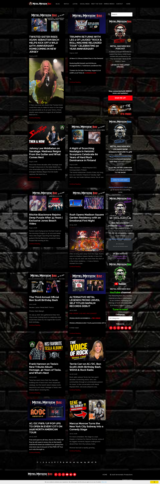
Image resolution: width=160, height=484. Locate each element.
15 (85, 462)
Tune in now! (120, 309)
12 (74, 462)
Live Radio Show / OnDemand (120, 257)
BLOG (58, 4)
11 (70, 462)
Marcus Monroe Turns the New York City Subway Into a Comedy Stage (86, 426)
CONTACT (119, 4)
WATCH (66, 4)
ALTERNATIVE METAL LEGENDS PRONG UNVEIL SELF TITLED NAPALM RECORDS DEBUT (85, 302)
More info (104, 482)
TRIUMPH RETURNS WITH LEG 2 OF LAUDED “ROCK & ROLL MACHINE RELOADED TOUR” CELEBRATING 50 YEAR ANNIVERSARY (86, 42)
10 (67, 462)
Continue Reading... (35, 118)
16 (88, 462)
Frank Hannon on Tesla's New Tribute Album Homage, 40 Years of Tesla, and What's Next (45, 368)
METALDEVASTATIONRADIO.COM (120, 156)
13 (77, 462)
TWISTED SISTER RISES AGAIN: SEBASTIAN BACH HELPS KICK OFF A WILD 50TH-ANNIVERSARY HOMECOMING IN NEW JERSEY (44, 44)
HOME (128, 4)
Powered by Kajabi (127, 479)
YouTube (115, 292)
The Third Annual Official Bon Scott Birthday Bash (44, 299)
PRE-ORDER (96, 318)
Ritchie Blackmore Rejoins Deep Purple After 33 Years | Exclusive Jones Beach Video (46, 219)
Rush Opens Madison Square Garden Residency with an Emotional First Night (87, 217)
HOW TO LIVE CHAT (120, 180)
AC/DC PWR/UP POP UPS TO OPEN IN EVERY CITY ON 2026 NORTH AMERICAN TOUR (45, 428)
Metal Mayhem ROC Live (118, 187)
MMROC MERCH (109, 4)
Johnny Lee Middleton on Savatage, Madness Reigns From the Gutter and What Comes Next (45, 153)
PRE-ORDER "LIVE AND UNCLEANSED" (83, 313)
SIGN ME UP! (120, 98)
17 (92, 462)
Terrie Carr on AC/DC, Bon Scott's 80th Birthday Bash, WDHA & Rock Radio (85, 366)
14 (81, 462)
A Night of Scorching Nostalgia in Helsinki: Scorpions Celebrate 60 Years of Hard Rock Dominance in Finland (84, 154)
